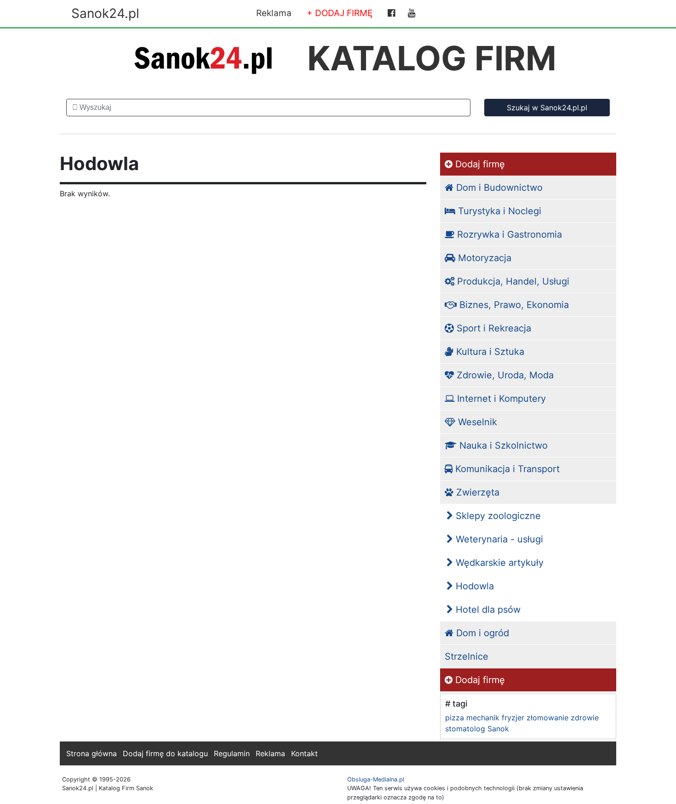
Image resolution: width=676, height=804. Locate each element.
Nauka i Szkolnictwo (502, 445)
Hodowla (473, 586)
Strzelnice (466, 656)
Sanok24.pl (105, 13)
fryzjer (513, 717)
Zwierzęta (476, 492)
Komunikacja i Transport (506, 468)
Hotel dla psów (487, 609)
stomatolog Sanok (477, 728)
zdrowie (585, 717)
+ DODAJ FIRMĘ (339, 13)
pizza (454, 717)
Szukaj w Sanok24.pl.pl (547, 107)
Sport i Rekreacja (492, 328)
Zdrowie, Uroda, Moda (504, 375)
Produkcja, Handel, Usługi (511, 281)
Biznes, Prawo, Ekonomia (513, 304)
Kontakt (304, 753)
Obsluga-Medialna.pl (375, 779)
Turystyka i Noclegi (498, 211)
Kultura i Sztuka (488, 351)
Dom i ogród (481, 633)
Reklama (274, 13)
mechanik (482, 717)
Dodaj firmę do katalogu (165, 753)
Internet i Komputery (500, 398)
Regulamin (232, 753)
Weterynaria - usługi (498, 539)
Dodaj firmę (479, 164)
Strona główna (91, 753)
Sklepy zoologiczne (497, 515)
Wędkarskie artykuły (498, 562)
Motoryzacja (483, 257)
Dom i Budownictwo (498, 187)
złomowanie (547, 717)
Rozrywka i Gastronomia (508, 234)
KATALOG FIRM (431, 58)
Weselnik (476, 422)
